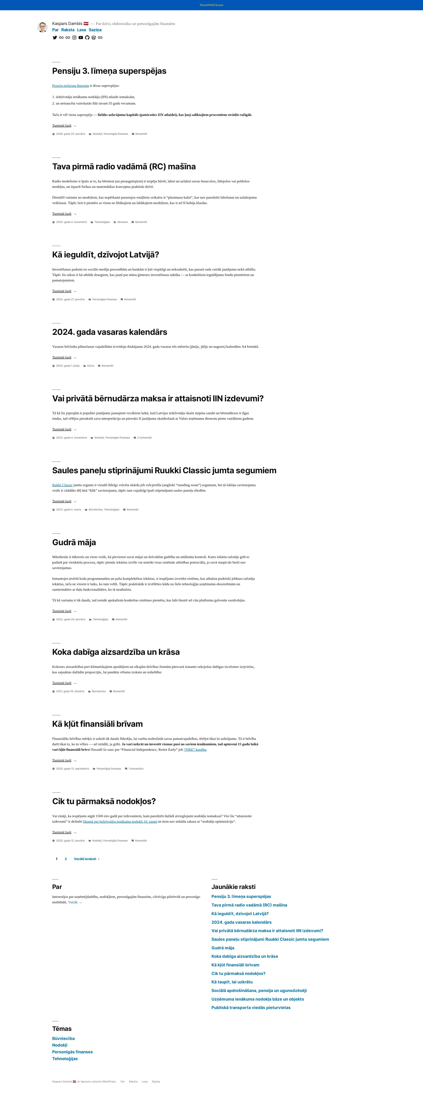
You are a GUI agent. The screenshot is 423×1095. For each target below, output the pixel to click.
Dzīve (90, 365)
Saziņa (95, 29)
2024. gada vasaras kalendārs (109, 332)
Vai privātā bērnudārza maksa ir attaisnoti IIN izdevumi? (158, 398)
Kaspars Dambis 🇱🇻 (70, 23)
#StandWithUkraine (211, 5)
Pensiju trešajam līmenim (70, 85)
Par (55, 29)
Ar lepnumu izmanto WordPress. (97, 1081)
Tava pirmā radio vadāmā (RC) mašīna (124, 166)
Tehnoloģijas (102, 222)
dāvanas (122, 222)
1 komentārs (136, 768)
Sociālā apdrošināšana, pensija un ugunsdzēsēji (259, 990)
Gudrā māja (74, 542)
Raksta (67, 29)
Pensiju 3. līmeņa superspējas (109, 71)
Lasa (81, 29)
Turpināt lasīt (64, 125)
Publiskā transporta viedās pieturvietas (251, 1007)
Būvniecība (95, 509)
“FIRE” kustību (195, 749)
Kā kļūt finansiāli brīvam (97, 724)
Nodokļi (97, 133)
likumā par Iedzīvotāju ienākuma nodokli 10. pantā (120, 821)
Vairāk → (75, 902)
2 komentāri (144, 437)
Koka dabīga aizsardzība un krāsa (116, 652)
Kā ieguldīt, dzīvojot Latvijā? (105, 254)
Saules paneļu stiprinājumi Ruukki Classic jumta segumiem (164, 470)
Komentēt (141, 133)
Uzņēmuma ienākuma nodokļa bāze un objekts (258, 999)
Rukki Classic (62, 485)
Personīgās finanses (116, 133)
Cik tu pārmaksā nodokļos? (104, 801)
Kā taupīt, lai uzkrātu (232, 981)
